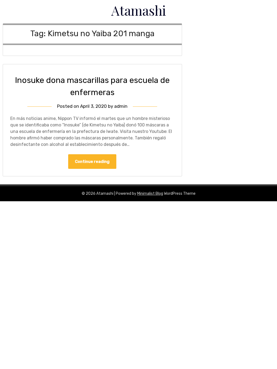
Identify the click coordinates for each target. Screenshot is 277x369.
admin (120, 106)
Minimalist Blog (150, 193)
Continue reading (92, 161)
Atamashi (138, 10)
